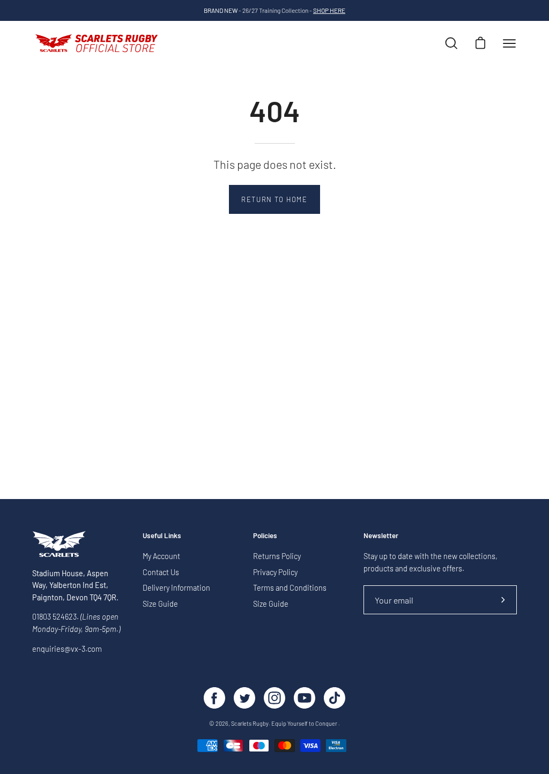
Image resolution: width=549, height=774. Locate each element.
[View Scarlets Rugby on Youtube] (304, 698)
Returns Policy (277, 556)
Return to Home (274, 199)
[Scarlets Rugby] (96, 43)
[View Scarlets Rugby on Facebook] (214, 698)
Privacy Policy (275, 572)
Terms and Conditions (290, 588)
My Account (161, 556)
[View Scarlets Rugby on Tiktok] (334, 698)
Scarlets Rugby (250, 723)
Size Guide (160, 603)
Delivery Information (176, 588)
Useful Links (162, 535)
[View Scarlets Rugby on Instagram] (274, 698)
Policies (265, 535)
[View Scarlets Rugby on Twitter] (244, 698)
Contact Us (161, 572)
